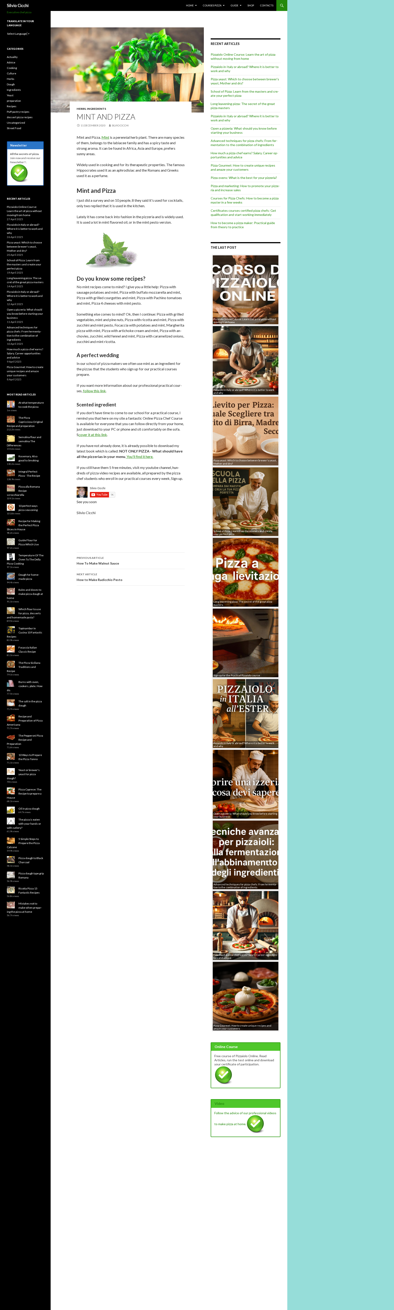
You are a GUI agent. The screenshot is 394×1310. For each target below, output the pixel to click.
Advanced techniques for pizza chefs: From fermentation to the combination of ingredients (244, 143)
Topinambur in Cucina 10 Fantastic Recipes (24, 632)
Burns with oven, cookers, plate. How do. (24, 686)
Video (219, 1103)
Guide (234, 5)
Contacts (266, 5)
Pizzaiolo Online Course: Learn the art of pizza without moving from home (243, 56)
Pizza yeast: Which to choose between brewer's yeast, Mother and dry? (24, 246)
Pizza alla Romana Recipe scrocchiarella (23, 491)
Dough (11, 84)
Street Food (14, 128)
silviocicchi (120, 125)
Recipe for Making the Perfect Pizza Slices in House (23, 525)
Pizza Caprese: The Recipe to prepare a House (24, 793)
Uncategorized (16, 122)
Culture (11, 73)
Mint (105, 137)
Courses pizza (212, 5)
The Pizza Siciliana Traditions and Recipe (23, 667)
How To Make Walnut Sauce (98, 560)
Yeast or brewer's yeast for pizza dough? (23, 774)
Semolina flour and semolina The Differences (24, 441)
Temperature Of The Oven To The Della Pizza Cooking (25, 559)
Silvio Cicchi (18, 5)
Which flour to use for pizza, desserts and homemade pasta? (24, 613)
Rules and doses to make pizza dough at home (25, 594)
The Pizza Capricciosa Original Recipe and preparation (25, 422)
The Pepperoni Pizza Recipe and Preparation (25, 739)
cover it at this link (92, 434)
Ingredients (96, 108)
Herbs (81, 108)
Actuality (12, 57)
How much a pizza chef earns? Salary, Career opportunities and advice (25, 353)
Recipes (11, 106)
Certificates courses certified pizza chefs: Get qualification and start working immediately (243, 213)
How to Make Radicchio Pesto (99, 577)
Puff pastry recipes (18, 111)
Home (190, 5)
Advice (11, 62)
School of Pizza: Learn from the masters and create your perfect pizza (24, 264)
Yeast (10, 95)
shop (250, 5)
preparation (14, 100)
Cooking (12, 68)
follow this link (94, 391)
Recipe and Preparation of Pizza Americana (25, 720)
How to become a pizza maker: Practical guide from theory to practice (243, 225)
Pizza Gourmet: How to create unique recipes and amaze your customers (243, 167)
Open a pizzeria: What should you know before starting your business (25, 313)
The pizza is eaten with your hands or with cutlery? (24, 823)
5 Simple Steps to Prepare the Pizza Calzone (23, 843)
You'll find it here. (139, 456)
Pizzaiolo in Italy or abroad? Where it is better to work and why (25, 229)
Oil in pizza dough (29, 808)
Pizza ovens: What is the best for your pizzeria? (244, 178)
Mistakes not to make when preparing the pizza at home (24, 907)
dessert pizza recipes (20, 117)
